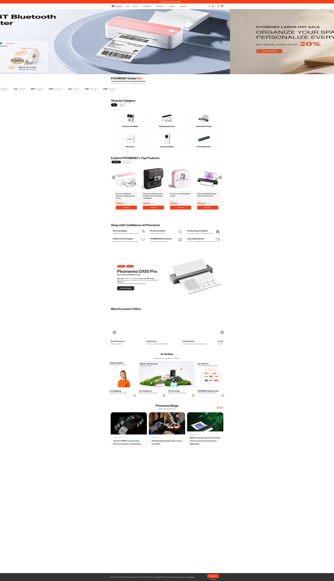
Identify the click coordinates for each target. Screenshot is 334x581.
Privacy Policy (177, 305)
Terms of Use (166, 305)
